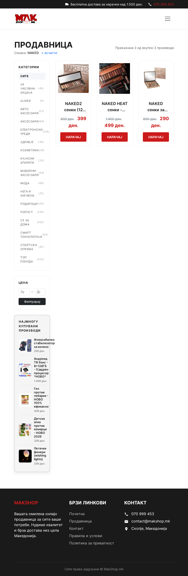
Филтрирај (32, 301)
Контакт (76, 528)
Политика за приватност (91, 543)
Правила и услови (85, 535)
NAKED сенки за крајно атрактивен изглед (156, 107)
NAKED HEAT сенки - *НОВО (115, 107)
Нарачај (73, 137)
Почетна (77, 513)
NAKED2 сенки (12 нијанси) (73, 107)
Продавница (80, 521)
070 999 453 (164, 4)
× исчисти (49, 53)
